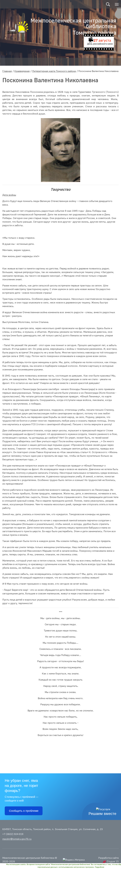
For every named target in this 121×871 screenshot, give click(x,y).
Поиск (108, 4)
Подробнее (99, 867)
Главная (7, 71)
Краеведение (22, 71)
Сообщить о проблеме (23, 810)
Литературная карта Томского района (54, 71)
